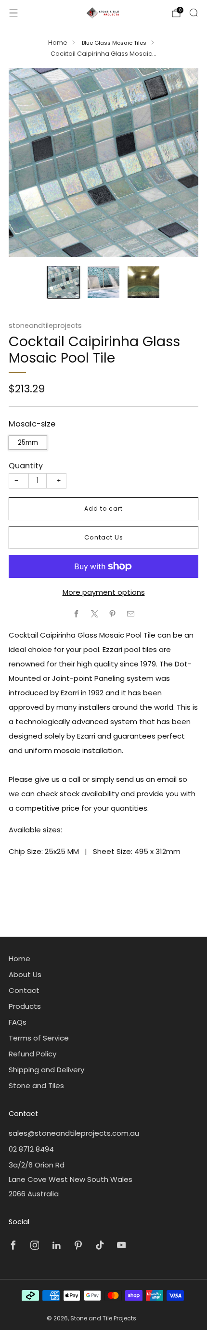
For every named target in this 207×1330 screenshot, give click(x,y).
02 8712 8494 (31, 1149)
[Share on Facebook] (76, 613)
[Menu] (13, 13)
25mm (28, 442)
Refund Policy (32, 1054)
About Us (25, 974)
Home (57, 42)
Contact (24, 990)
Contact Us (103, 537)
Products (25, 1006)
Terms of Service (39, 1038)
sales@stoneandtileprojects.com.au (74, 1133)
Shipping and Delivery (46, 1070)
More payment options (104, 592)
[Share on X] (94, 613)
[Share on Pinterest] (112, 613)
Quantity (26, 465)
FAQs (17, 1022)
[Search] (193, 12)
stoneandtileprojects (45, 325)
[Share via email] (130, 613)
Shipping (71, 401)
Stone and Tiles (36, 1085)
